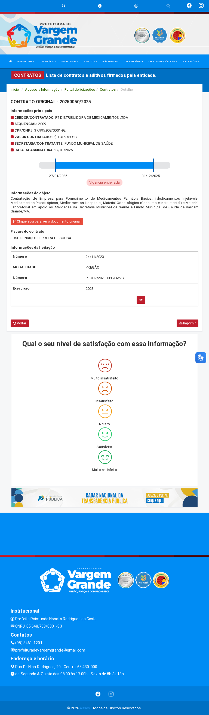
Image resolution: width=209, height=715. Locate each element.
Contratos (108, 89)
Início (15, 89)
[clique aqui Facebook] (98, 694)
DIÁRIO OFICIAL (110, 61)
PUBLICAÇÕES (190, 61)
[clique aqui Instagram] (111, 694)
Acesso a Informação (42, 89)
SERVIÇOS (90, 61)
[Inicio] (11, 61)
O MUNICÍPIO (47, 61)
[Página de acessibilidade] (136, 6)
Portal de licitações (79, 89)
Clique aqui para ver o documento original (48, 221)
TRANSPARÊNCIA (133, 61)
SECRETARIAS (69, 61)
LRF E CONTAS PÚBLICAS (162, 61)
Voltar (21, 323)
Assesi (85, 708)
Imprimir (189, 323)
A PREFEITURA (25, 61)
